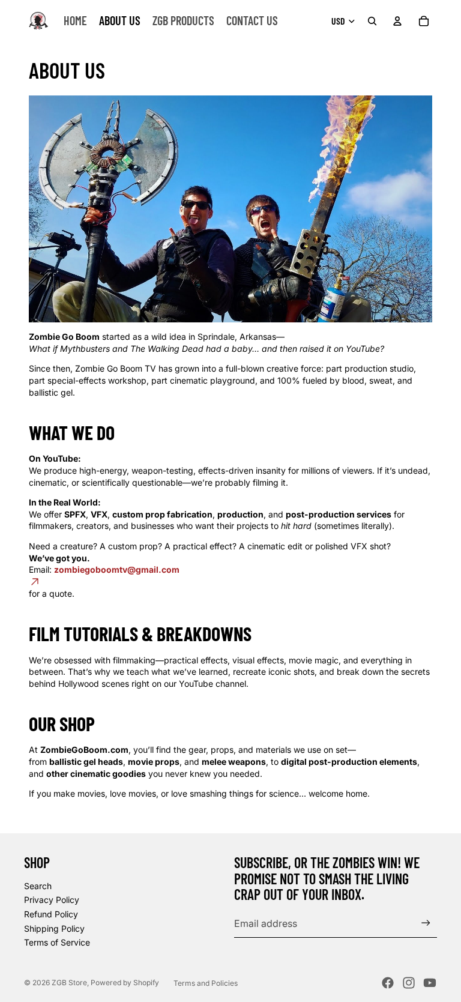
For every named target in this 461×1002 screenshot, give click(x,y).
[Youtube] (430, 983)
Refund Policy (51, 914)
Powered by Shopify (125, 982)
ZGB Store (69, 982)
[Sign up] (426, 923)
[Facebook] (388, 983)
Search (38, 886)
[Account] (397, 21)
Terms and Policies (205, 983)
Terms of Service (57, 942)
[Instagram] (409, 983)
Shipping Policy (54, 928)
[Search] (372, 21)
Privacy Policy (51, 900)
